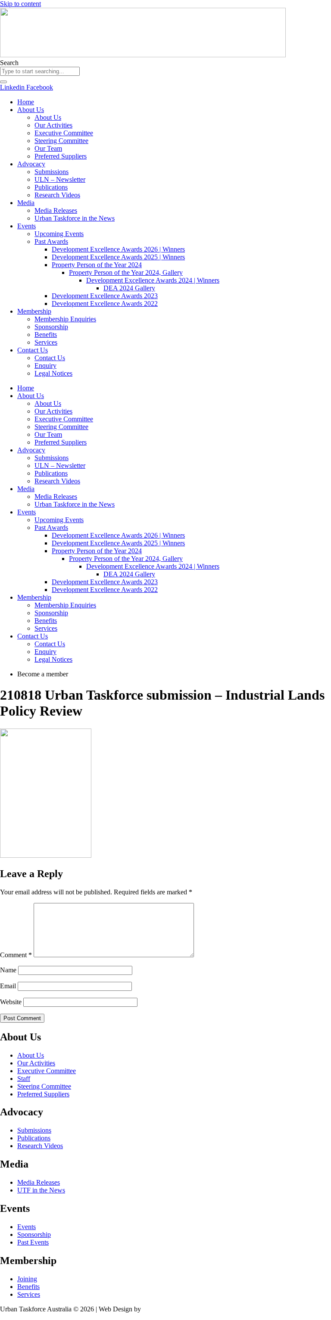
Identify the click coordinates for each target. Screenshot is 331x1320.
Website (11, 1002)
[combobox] (40, 71)
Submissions (51, 171)
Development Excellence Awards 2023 (105, 295)
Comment (16, 955)
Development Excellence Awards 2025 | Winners (118, 257)
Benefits (45, 334)
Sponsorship (51, 326)
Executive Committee (63, 133)
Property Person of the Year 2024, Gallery (126, 272)
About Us (30, 109)
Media (25, 202)
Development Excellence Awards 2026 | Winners (118, 249)
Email (8, 986)
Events (26, 226)
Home (25, 102)
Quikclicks (157, 1309)
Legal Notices (53, 373)
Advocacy (31, 164)
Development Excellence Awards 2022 (105, 303)
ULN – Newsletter (59, 179)
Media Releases (55, 210)
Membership (34, 311)
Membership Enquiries (65, 319)
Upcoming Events (59, 233)
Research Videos (57, 195)
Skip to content (20, 3)
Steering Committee (61, 140)
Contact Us (32, 350)
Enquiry (45, 365)
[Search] (3, 82)
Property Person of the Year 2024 (97, 264)
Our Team (48, 148)
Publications (51, 187)
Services (45, 342)
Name (8, 970)
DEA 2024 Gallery (129, 288)
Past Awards (51, 241)
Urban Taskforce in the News (74, 218)
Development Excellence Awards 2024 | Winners (152, 280)
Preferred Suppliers (60, 156)
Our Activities (53, 125)
